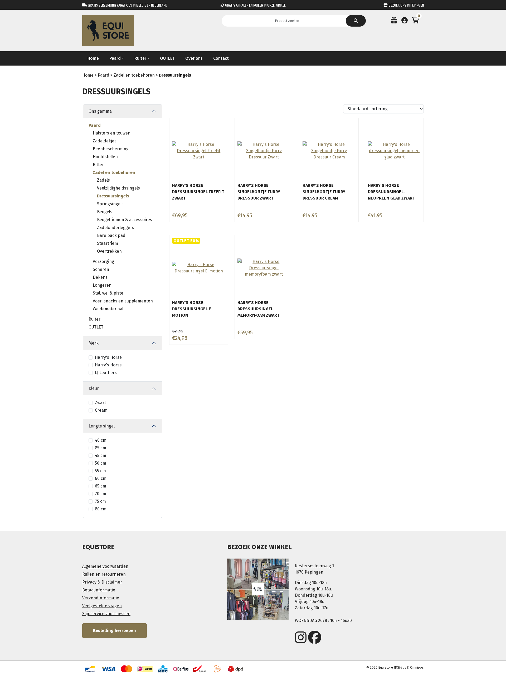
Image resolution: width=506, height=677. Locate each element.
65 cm (100, 486)
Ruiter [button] (140, 58)
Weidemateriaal (108, 308)
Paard (103, 75)
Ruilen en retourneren (104, 574)
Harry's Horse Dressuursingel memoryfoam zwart (258, 309)
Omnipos (417, 667)
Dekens (100, 277)
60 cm (100, 478)
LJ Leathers (106, 372)
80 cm (100, 508)
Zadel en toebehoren (134, 75)
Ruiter (94, 319)
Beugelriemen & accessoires (124, 219)
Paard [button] (115, 58)
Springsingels (110, 203)
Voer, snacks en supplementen (123, 300)
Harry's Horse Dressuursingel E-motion (192, 309)
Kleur (94, 388)
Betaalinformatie (98, 590)
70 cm (100, 493)
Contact (221, 58)
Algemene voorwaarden (105, 566)
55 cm (100, 470)
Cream (101, 410)
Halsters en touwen (111, 133)
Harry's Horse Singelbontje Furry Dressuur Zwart (258, 192)
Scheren (101, 269)
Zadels (103, 180)
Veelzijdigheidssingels (118, 188)
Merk (94, 343)
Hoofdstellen (105, 156)
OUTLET (167, 58)
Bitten (99, 164)
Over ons (194, 58)
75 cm (100, 501)
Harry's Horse (108, 357)
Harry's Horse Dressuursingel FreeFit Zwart (198, 192)
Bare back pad (111, 235)
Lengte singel (102, 426)
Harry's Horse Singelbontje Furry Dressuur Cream (324, 192)
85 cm (100, 447)
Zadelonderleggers (115, 227)
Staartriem (107, 243)
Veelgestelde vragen (102, 605)
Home (93, 58)
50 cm (100, 463)
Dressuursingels (113, 195)
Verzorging (103, 261)
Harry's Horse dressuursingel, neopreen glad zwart (391, 192)
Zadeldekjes (104, 140)
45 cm (100, 455)
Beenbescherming (111, 148)
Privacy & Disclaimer (102, 582)
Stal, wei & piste (108, 293)
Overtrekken (109, 251)
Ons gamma (100, 111)
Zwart (100, 402)
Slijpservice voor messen (106, 613)
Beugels (104, 211)
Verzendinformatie (100, 597)
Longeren (102, 285)
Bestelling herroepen (114, 630)
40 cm (100, 440)
